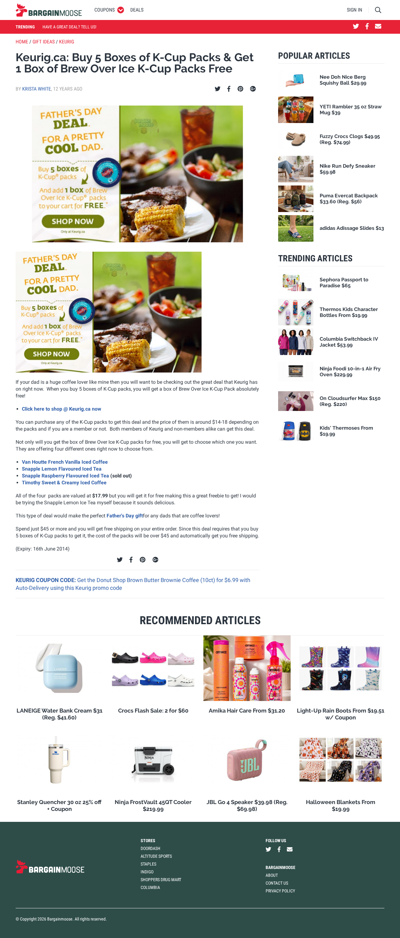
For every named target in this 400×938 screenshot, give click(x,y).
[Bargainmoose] (49, 10)
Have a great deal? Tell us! (69, 26)
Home (22, 42)
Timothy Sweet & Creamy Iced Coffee (64, 483)
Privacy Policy (280, 890)
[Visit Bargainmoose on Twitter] (356, 27)
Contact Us (277, 883)
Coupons (104, 10)
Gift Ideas (43, 42)
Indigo (147, 871)
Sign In (354, 10)
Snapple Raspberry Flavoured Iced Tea (65, 476)
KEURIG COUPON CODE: (46, 580)
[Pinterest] (240, 89)
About (272, 875)
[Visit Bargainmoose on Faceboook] (367, 27)
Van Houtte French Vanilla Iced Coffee (65, 462)
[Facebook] (229, 89)
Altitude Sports (156, 856)
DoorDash (150, 848)
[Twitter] (217, 89)
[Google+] (253, 89)
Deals (136, 10)
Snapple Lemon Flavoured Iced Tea (62, 469)
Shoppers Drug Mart (161, 879)
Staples (148, 863)
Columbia (150, 887)
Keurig (66, 42)
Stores (148, 840)
